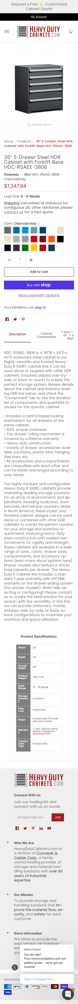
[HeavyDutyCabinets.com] (38, 31)
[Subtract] (9, 260)
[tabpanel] (39, 484)
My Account (39, 17)
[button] (70, 31)
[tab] (17, 335)
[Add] (31, 260)
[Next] (69, 335)
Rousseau (11, 174)
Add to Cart (39, 271)
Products (24, 141)
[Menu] (6, 31)
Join (58, 817)
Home (8, 141)
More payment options (39, 295)
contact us (13, 212)
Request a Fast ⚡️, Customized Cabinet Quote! (39, 6)
